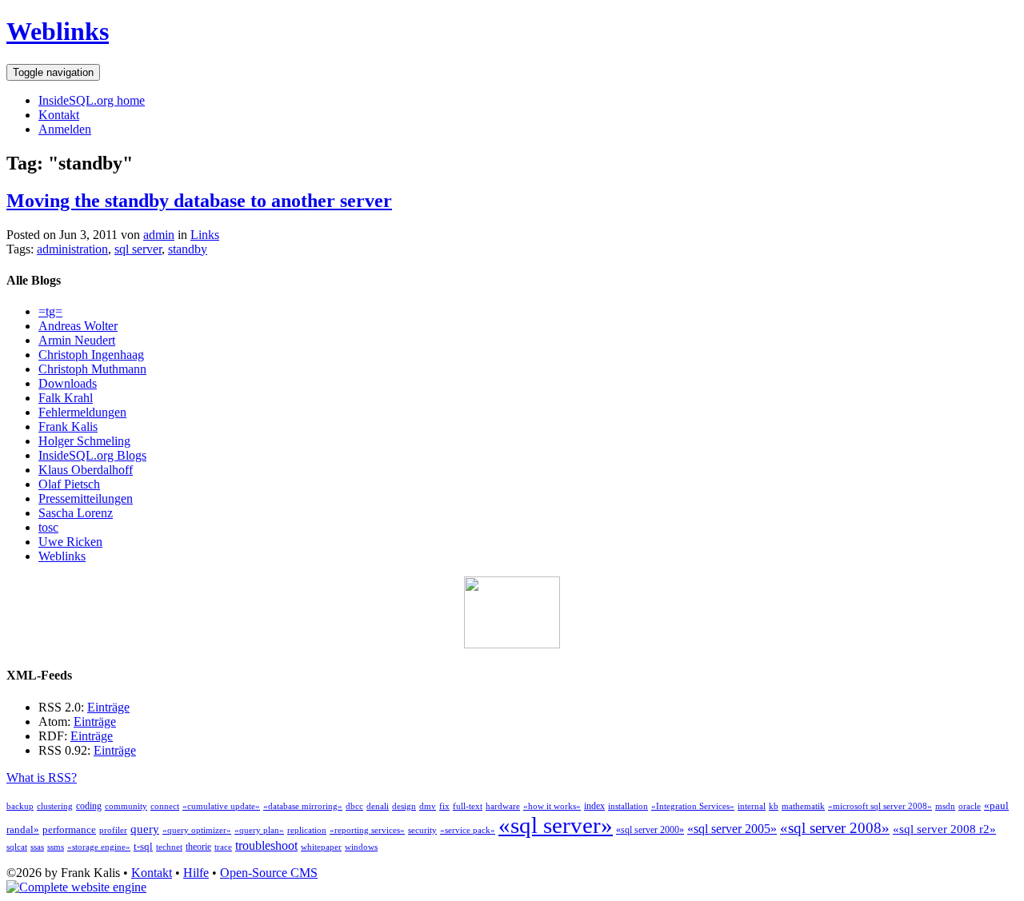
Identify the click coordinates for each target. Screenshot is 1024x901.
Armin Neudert (76, 340)
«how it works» (552, 806)
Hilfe (196, 872)
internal (752, 806)
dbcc (354, 806)
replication (306, 830)
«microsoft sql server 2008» (880, 806)
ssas (37, 847)
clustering (55, 806)
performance (69, 829)
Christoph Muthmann (92, 369)
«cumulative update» (221, 806)
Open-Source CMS (269, 872)
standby (187, 249)
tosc (48, 527)
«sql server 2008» (835, 827)
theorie (198, 846)
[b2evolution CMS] (76, 887)
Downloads (67, 383)
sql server (138, 249)
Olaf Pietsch (69, 484)
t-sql (143, 846)
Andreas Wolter (78, 326)
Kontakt (58, 115)
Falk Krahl (65, 398)
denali (377, 806)
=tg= (50, 311)
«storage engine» (98, 847)
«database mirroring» (302, 806)
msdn (945, 806)
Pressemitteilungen (85, 498)
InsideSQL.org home (91, 100)
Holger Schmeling (84, 441)
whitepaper (321, 847)
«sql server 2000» (650, 829)
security (422, 830)
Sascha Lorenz (75, 513)
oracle (969, 806)
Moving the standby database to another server (199, 200)
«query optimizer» (196, 830)
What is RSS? (41, 777)
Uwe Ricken (70, 541)
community (126, 806)
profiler (113, 830)
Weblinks (57, 31)
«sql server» (555, 825)
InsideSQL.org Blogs (92, 455)
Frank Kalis (68, 426)
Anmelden (64, 129)
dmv (427, 806)
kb (773, 806)
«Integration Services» (692, 806)
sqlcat (16, 847)
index (594, 805)
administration (72, 249)
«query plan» (259, 830)
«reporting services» (367, 830)
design (404, 806)
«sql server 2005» (732, 828)
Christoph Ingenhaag (91, 354)
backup (20, 806)
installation (628, 806)
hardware (503, 806)
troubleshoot (266, 845)
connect (164, 806)
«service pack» (467, 830)
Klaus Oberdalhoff (85, 469)
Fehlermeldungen (82, 412)
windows (361, 847)
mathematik (803, 806)
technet (169, 847)
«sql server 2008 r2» (944, 829)
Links (204, 234)
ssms (55, 847)
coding (89, 805)
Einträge (108, 707)
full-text (467, 806)
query (144, 829)
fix (444, 806)
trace (223, 847)
